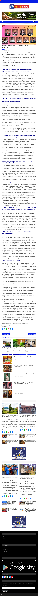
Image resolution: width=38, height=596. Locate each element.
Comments (28, 354)
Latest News (10, 354)
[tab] (10, 354)
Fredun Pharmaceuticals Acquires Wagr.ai (30, 348)
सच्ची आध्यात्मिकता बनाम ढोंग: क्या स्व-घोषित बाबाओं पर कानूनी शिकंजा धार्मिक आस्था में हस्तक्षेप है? (12, 441)
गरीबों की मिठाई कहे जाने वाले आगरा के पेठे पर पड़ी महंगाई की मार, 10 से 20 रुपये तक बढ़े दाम (24, 357)
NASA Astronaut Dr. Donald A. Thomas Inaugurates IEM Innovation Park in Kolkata (10, 477)
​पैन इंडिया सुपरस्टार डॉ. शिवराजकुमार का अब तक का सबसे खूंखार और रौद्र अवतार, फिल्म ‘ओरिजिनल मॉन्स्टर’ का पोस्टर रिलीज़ (24, 383)
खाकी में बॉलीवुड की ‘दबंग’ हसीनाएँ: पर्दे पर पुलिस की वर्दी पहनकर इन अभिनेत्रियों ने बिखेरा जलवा (23, 366)
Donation (4, 547)
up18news (9, 50)
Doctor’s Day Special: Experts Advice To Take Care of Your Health (33, 334)
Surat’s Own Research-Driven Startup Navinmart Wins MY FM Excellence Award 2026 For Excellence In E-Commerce (27, 477)
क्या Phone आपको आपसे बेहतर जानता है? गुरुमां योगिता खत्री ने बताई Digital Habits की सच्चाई (10, 416)
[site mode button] (34, 21)
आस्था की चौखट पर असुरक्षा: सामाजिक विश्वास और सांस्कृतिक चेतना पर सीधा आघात (30, 441)
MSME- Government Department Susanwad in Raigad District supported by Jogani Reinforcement (12, 503)
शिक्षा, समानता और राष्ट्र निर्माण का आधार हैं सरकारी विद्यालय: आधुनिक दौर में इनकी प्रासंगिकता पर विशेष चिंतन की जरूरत (30, 435)
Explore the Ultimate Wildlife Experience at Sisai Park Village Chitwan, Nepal (6, 334)
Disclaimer (4, 553)
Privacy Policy (5, 551)
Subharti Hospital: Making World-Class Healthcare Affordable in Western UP (7, 348)
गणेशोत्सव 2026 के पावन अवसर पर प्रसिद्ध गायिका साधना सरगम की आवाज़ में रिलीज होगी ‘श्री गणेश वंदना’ (24, 391)
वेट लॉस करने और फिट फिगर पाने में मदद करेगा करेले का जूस (18, 348)
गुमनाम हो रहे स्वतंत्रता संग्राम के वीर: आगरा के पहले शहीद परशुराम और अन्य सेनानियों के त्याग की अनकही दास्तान (27, 416)
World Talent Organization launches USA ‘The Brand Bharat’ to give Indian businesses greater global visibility (30, 510)
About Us (4, 538)
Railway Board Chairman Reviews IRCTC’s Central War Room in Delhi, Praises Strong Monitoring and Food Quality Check (30, 503)
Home (4, 536)
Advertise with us (5, 549)
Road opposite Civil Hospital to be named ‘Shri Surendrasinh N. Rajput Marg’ (12, 509)
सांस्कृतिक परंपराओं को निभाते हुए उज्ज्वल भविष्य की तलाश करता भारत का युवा (12, 435)
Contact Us (4, 540)
